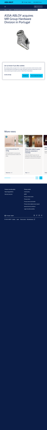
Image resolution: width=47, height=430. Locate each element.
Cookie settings (7, 74)
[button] (40, 177)
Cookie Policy (23, 70)
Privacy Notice (29, 70)
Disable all (25, 75)
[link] (6, 9)
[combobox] (38, 6)
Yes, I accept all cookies (36, 75)
